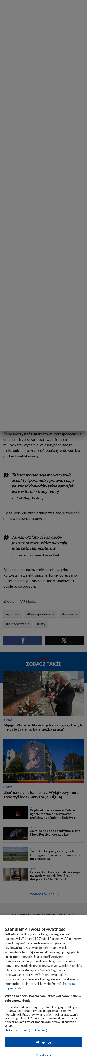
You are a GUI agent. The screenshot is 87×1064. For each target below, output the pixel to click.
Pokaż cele (43, 1055)
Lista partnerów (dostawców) (26, 1030)
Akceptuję (43, 1042)
